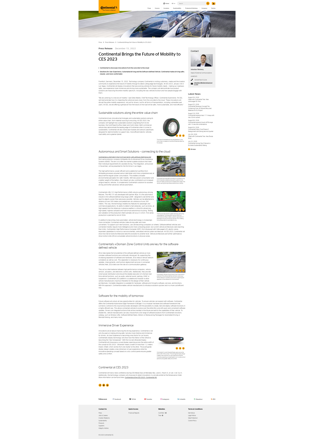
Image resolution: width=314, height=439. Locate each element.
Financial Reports (133, 413)
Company (204, 8)
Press (149, 8)
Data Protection (193, 418)
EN (173, 3)
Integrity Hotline (103, 428)
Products (101, 423)
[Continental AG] (109, 6)
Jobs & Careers (103, 415)
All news (193, 149)
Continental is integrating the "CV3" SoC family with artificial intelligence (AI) (125, 157)
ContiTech (161, 413)
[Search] (207, 3)
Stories (213, 8)
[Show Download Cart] (213, 3)
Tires (159, 415)
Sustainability (177, 8)
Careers (157, 8)
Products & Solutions (191, 8)
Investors (166, 8)
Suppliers (101, 425)
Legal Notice (192, 415)
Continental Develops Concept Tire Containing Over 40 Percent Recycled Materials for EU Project (199, 108)
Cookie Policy (192, 420)
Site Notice (191, 413)
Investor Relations (104, 418)
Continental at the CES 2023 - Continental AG (141, 377)
